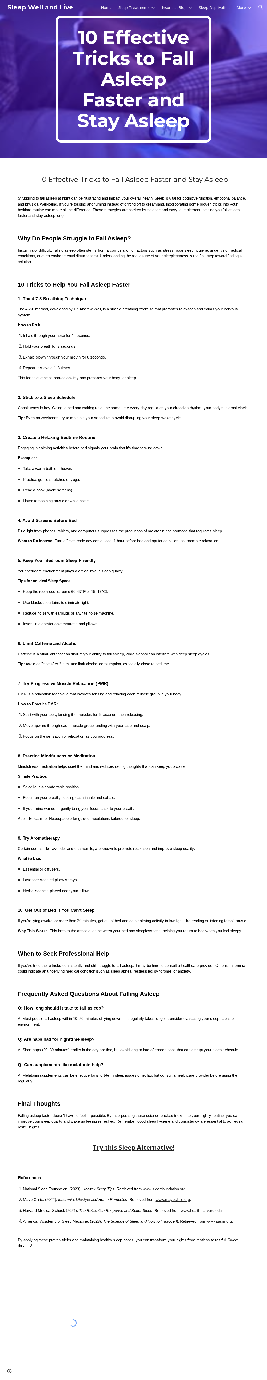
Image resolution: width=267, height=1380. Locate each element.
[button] (260, 7)
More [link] (241, 7)
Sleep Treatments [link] (134, 7)
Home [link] (106, 7)
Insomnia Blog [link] (174, 7)
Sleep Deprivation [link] (214, 7)
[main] (133, 79)
